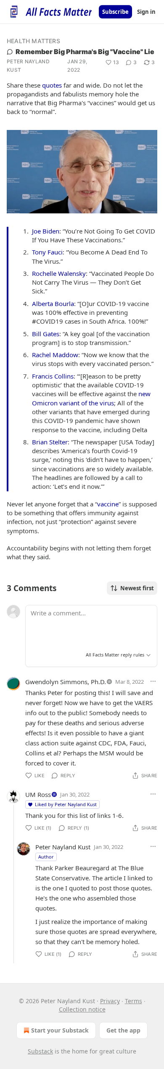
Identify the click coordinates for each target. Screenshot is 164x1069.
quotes (52, 85)
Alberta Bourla (53, 303)
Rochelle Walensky (59, 273)
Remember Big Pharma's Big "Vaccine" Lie (85, 51)
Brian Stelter (50, 442)
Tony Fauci (47, 252)
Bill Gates (45, 334)
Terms (133, 1001)
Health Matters (33, 40)
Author (46, 857)
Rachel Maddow (55, 354)
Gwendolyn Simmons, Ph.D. (65, 681)
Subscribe (115, 12)
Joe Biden (45, 231)
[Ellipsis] (153, 681)
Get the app (123, 1030)
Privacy (110, 1001)
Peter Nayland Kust (28, 65)
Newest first (137, 588)
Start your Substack (60, 1030)
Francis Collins (53, 376)
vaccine (108, 504)
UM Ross (38, 794)
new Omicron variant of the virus (91, 398)
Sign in (146, 12)
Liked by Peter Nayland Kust (66, 804)
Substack (40, 1051)
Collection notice (82, 1009)
